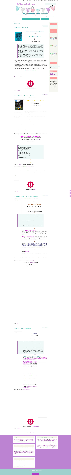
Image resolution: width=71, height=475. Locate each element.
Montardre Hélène (38, 445)
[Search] (55, 4)
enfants (56, 39)
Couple (56, 37)
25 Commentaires (45, 94)
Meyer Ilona (53, 444)
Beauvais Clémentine (49, 439)
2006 (17, 440)
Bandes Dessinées (25, 0)
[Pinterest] (70, 196)
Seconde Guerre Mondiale (53, 54)
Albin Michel (21, 447)
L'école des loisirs (30, 451)
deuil (51, 38)
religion (54, 53)
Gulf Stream (20, 451)
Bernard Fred (55, 439)
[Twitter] (70, 192)
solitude (54, 55)
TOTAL (39, 139)
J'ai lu (24, 451)
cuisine (50, 38)
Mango (27, 452)
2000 (30, 439)
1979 (19, 439)
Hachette (23, 451)
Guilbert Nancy (52, 442)
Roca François (41, 446)
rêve (55, 53)
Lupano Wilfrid (47, 444)
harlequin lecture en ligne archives (18, 466)
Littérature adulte (32, 0)
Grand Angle (17, 451)
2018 (18, 441)
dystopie (55, 38)
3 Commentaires (45, 195)
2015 (33, 440)
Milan (32, 452)
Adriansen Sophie (41, 439)
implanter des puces (29, 367)
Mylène (36, 386)
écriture (52, 39)
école (56, 38)
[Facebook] (70, 190)
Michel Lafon (29, 452)
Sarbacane (30, 453)
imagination (50, 46)
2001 (31, 439)
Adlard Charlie (38, 439)
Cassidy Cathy (46, 440)
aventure (56, 36)
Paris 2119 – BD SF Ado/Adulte (22, 329)
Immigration (53, 46)
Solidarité (52, 55)
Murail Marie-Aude (44, 445)
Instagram (20, 164)
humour (53, 45)
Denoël (17, 191)
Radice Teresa (38, 446)
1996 (26, 439)
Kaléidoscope (26, 451)
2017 (16, 441)
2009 (21, 440)
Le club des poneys (33, 257)
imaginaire (56, 45)
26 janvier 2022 (21, 97)
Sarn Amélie (46, 446)
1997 (27, 439)
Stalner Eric (48, 446)
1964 (16, 439)
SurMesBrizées (27, 387)
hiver (56, 44)
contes (55, 37)
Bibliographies (44, 0)
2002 (32, 439)
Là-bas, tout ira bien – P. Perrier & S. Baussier (26, 197)
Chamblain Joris (40, 441)
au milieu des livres (36, 426)
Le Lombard (16, 452)
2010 (22, 440)
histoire (55, 44)
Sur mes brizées (31, 166)
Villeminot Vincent (43, 447)
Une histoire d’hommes (27, 389)
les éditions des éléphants (23, 452)
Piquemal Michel (51, 445)
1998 (28, 439)
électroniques (33, 367)
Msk (33, 452)
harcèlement (53, 44)
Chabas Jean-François (51, 440)
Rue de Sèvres (18, 90)
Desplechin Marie (53, 441)
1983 (21, 439)
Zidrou (53, 447)
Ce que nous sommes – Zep (21, 27)
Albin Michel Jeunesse (26, 447)
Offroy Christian (48, 445)
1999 (29, 439)
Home (14, 21)
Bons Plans (51, 73)
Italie (55, 46)
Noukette (35, 88)
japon (56, 46)
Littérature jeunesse (38, 0)
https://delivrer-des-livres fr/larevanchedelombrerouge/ (21, 460)
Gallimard (25, 450)
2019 (20, 441)
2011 (24, 440)
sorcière (55, 55)
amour (53, 34)
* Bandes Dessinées (27, 97)
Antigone (31, 386)
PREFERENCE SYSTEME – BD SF (24, 96)
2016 (15, 441)
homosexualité (51, 45)
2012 (26, 440)
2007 (18, 440)
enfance (53, 39)
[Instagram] (70, 195)
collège (53, 37)
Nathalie (16, 97)
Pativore (27, 166)
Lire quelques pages (17, 76)
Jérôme (22, 166)
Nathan (15, 453)
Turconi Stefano (53, 446)
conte (54, 37)
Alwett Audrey (45, 439)
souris (56, 55)
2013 (28, 440)
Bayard (33, 447)
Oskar (18, 453)
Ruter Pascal (44, 446)
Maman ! (52, 0)
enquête (50, 40)
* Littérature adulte (33, 97)
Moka (35, 189)
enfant (55, 39)
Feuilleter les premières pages (27, 384)
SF (51, 55)
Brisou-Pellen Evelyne (39, 440)
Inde (54, 46)
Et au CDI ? (49, 0)
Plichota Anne (55, 445)
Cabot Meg (42, 440)
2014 (31, 440)
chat (51, 37)
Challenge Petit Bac (32, 262)
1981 (20, 439)
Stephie (29, 386)
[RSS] (70, 193)
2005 (16, 440)
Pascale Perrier (27, 251)
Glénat (15, 451)
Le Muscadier (19, 452)
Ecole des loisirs (17, 450)
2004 (15, 440)
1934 (14, 439)
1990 (22, 439)
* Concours (56, 0)
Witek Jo (47, 447)
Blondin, (24, 387)
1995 (25, 439)
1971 (18, 439)
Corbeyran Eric (48, 441)
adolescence (54, 33)
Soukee (34, 386)
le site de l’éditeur (32, 260)
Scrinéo (17, 323)
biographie (50, 37)
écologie (50, 39)
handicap (50, 44)
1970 (17, 439)
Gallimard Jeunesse (29, 450)
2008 (19, 440)
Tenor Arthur (51, 446)
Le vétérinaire (38, 257)
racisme (52, 53)
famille (52, 41)
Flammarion (22, 450)
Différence (53, 38)
